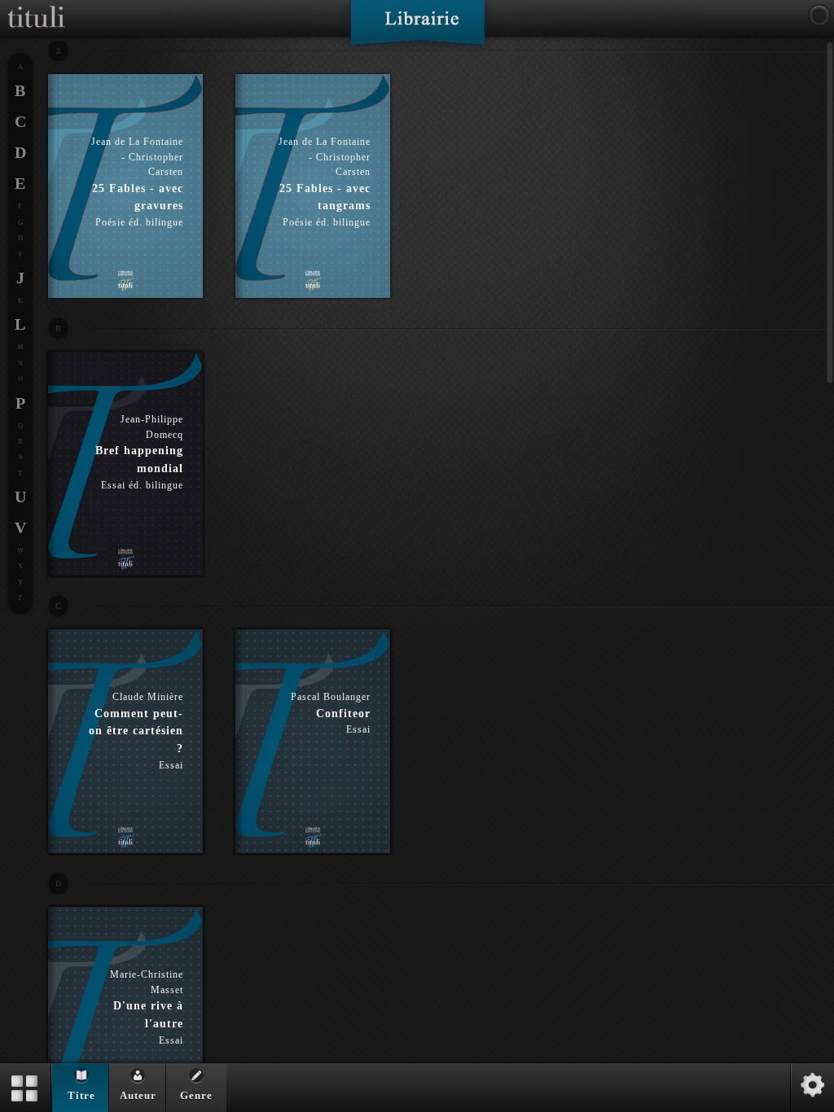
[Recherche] (819, 15)
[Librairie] (417, 27)
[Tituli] (36, 6)
